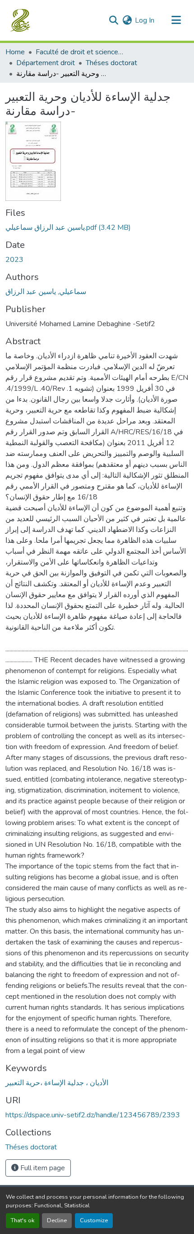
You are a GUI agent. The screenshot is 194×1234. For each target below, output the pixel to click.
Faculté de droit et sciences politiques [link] (81, 52)
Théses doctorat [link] (111, 63)
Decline (57, 1220)
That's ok (22, 1220)
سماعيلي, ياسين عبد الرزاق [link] (45, 292)
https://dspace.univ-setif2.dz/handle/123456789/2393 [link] (92, 1115)
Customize (94, 1220)
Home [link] (15, 52)
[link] (97, 227)
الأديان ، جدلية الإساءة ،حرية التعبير (56, 1083)
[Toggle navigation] (176, 20)
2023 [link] (14, 260)
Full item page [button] (41, 1168)
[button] (21, 20)
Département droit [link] (45, 63)
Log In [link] (144, 20)
